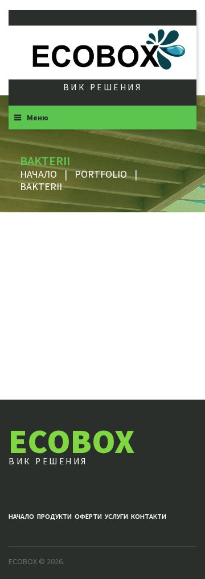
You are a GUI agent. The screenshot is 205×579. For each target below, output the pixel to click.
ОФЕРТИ (88, 516)
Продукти (54, 516)
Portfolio (101, 174)
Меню (37, 117)
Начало (38, 174)
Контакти (148, 516)
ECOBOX (71, 440)
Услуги (116, 516)
